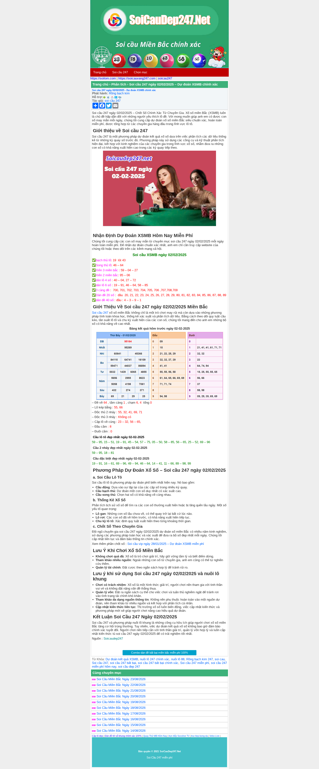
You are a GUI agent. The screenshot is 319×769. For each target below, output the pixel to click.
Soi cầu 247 (120, 72)
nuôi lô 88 (177, 659)
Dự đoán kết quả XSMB (122, 659)
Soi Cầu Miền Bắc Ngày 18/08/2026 (121, 708)
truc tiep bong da (199, 736)
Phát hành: (100, 93)
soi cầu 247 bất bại (123, 663)
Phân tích (118, 84)
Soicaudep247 (113, 638)
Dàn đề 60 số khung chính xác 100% (123, 736)
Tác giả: (98, 100)
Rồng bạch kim (119, 93)
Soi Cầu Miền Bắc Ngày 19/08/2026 (121, 702)
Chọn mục (140, 72)
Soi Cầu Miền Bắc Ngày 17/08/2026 (121, 713)
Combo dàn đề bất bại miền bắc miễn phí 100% (159, 652)
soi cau (220, 659)
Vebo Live (214, 736)
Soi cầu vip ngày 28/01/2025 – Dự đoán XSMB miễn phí (165, 544)
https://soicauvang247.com (136, 78)
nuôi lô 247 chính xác (154, 659)
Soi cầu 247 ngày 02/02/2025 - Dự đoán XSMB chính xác (124, 90)
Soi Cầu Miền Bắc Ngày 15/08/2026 (121, 725)
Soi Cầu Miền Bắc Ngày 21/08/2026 (121, 690)
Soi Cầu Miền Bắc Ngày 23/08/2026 (121, 679)
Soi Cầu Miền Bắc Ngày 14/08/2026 (121, 730)
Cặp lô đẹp (97, 736)
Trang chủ (99, 72)
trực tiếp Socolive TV (179, 736)
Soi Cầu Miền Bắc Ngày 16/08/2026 (121, 719)
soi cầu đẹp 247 (129, 666)
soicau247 (165, 78)
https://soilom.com (103, 78)
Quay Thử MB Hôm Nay (155, 736)
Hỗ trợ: (97, 97)
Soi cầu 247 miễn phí (194, 663)
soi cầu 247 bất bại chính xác (158, 663)
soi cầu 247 (113, 100)
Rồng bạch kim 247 (199, 659)
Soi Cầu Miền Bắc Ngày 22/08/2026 (121, 685)
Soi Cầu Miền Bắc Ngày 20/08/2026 (121, 696)
